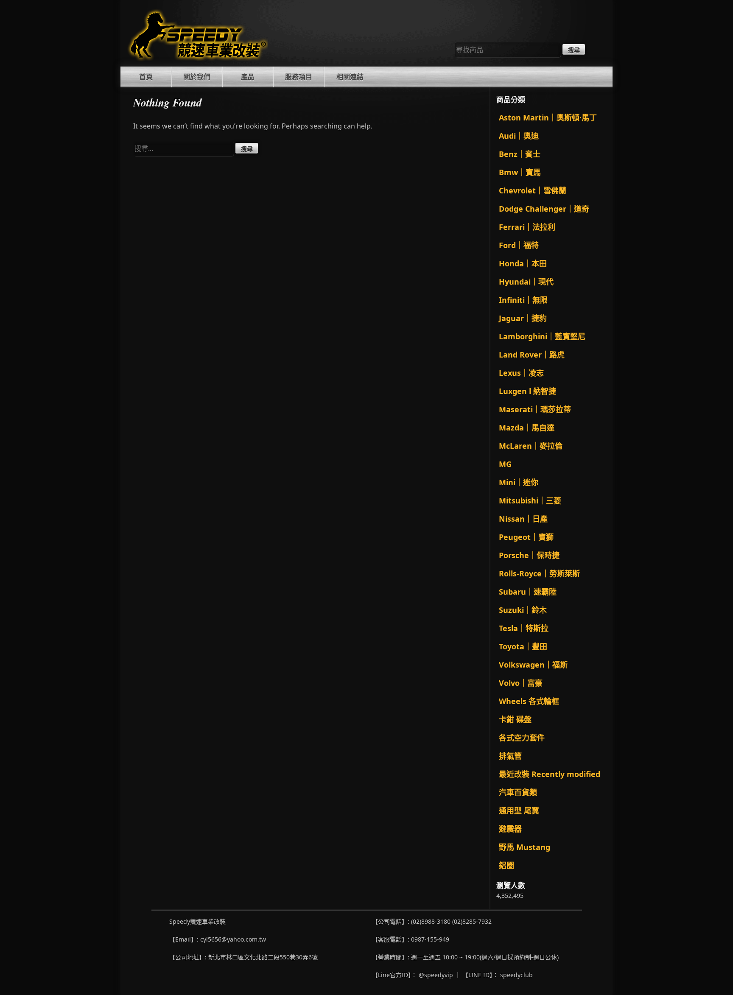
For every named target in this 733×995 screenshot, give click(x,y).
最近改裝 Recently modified (549, 774)
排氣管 (510, 756)
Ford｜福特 (519, 245)
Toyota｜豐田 (523, 646)
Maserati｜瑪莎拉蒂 (535, 409)
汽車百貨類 (518, 792)
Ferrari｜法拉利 (527, 227)
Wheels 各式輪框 (529, 701)
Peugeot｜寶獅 (526, 537)
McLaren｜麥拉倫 (530, 446)
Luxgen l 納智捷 (527, 391)
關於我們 (196, 76)
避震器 (510, 829)
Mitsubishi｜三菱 (530, 500)
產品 (248, 76)
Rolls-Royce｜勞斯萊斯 (539, 573)
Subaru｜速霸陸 (528, 592)
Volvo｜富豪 (521, 683)
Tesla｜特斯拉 (523, 628)
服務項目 (298, 76)
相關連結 (350, 76)
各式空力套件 (522, 737)
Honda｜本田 (523, 263)
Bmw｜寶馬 (520, 172)
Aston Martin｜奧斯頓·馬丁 (548, 117)
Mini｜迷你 (518, 482)
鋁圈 (506, 865)
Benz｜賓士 (519, 154)
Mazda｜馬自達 (526, 427)
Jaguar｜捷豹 (523, 318)
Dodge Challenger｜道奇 (544, 209)
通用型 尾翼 (519, 810)
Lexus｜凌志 (521, 373)
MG (505, 464)
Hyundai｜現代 (526, 282)
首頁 (146, 76)
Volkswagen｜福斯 (533, 665)
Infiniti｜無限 (523, 300)
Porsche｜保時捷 (529, 555)
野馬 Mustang (524, 847)
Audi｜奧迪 (519, 136)
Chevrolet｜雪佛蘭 (532, 190)
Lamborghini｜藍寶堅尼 (542, 336)
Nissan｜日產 (523, 519)
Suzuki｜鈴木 (523, 610)
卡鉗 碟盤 (515, 719)
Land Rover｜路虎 (532, 354)
